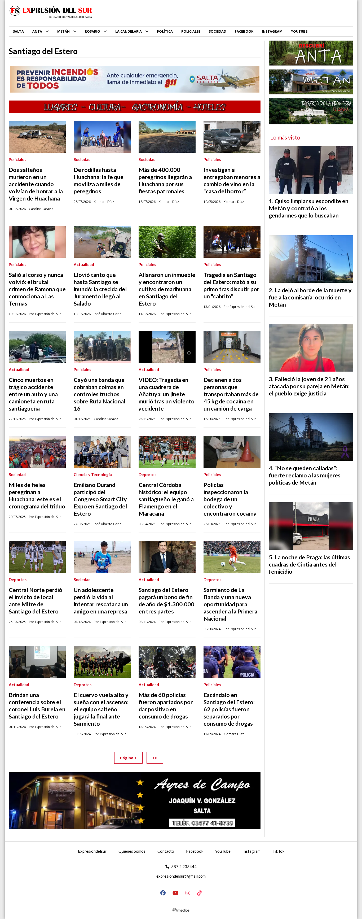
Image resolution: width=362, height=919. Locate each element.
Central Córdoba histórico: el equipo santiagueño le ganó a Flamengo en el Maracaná (166, 499)
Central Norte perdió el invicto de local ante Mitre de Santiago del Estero (35, 600)
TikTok (278, 851)
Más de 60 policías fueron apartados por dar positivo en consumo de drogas (166, 705)
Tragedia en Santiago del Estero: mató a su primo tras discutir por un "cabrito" (231, 285)
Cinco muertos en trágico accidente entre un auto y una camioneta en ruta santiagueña (33, 394)
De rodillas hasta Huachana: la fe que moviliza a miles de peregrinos (98, 180)
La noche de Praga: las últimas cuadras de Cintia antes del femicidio (309, 564)
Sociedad (82, 159)
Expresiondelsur (92, 851)
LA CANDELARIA (128, 31)
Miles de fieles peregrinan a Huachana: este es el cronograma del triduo (37, 495)
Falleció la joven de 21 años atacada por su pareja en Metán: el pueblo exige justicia (309, 386)
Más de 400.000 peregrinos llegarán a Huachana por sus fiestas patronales (165, 180)
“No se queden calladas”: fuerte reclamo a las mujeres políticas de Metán (305, 475)
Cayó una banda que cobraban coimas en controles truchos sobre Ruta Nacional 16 (99, 394)
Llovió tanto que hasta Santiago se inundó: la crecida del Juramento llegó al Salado (100, 289)
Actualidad (84, 264)
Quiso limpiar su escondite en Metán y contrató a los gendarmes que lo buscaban (308, 208)
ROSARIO (92, 31)
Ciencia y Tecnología (93, 474)
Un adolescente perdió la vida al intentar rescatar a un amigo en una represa (101, 600)
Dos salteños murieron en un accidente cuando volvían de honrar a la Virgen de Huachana (36, 184)
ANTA (37, 31)
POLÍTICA (165, 31)
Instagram (251, 851)
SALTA (18, 31)
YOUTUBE (299, 31)
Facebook (194, 851)
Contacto (165, 851)
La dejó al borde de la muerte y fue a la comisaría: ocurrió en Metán (310, 297)
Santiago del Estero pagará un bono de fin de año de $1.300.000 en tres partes (166, 600)
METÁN (63, 31)
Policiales (17, 159)
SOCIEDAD (217, 31)
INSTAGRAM (272, 31)
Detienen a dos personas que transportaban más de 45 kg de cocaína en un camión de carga (231, 394)
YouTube (223, 851)
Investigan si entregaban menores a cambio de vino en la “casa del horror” (232, 180)
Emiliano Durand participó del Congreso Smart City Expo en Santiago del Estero (100, 499)
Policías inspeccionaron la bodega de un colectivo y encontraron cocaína (230, 499)
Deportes (147, 474)
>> (154, 757)
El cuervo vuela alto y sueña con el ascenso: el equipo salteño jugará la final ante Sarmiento (101, 709)
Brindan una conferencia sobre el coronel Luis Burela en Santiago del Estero (37, 705)
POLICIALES (190, 31)
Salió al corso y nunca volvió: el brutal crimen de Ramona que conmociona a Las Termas (37, 289)
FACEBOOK (244, 31)
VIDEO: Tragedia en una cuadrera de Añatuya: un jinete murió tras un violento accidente (167, 394)
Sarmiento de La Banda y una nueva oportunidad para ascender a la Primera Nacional (230, 604)
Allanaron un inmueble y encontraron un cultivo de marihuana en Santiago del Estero (167, 289)
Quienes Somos (131, 851)
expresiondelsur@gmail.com (181, 876)
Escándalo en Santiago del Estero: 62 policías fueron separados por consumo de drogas (229, 709)
